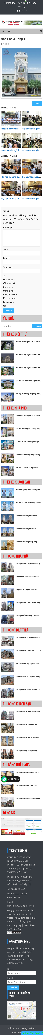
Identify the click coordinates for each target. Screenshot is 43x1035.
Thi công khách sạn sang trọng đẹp (26, 724)
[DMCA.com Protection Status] (14, 932)
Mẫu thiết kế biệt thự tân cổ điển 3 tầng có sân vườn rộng (28, 354)
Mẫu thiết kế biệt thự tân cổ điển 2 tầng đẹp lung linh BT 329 (28, 367)
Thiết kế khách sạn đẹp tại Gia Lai (26, 528)
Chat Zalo (13, 779)
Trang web (8, 267)
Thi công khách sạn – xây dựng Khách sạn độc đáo (28, 711)
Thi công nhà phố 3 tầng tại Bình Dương (28, 602)
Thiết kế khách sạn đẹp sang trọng (26, 541)
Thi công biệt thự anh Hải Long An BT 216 (28, 650)
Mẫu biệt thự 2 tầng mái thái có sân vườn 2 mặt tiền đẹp (28, 341)
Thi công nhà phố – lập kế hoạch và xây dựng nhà (28, 563)
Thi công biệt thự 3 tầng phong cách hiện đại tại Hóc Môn (28, 637)
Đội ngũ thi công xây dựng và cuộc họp (18, 177)
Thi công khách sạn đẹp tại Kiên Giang (27, 737)
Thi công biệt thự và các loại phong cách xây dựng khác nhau (28, 689)
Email (6, 258)
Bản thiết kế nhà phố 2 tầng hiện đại (27, 467)
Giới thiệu (23, 2)
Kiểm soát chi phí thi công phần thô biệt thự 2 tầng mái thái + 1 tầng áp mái (28, 676)
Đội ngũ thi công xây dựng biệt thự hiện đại (20, 198)
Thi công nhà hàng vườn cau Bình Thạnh (28, 798)
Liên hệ (21, 6)
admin (6, 43)
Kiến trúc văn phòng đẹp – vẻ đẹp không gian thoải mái (28, 428)
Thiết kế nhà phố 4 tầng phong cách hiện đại (28, 454)
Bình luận (7, 227)
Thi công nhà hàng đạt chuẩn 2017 (26, 785)
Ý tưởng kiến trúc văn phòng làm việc (27, 441)
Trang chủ (10, 2)
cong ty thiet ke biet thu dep (20, 910)
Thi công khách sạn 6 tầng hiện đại (26, 750)
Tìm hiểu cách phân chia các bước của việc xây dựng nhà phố (28, 576)
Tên (5, 249)
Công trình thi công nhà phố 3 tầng (26, 589)
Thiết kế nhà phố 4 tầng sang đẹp (38, 103)
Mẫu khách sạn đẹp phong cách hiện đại (28, 489)
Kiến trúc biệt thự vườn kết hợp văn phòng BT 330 (28, 381)
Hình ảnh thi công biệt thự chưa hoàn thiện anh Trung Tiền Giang (28, 663)
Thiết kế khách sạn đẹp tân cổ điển (26, 515)
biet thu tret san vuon (18, 914)
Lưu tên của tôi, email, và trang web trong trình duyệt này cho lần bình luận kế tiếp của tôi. (10, 292)
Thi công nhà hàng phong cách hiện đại (27, 772)
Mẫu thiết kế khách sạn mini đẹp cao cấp (28, 502)
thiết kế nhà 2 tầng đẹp (18, 917)
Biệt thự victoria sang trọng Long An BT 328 (28, 394)
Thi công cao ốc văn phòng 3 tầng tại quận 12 (28, 615)
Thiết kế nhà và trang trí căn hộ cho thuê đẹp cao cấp (28, 415)
